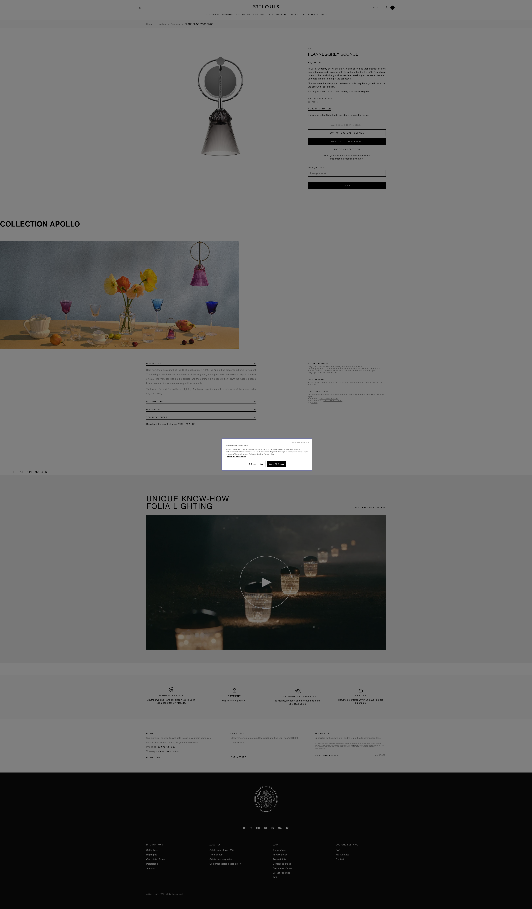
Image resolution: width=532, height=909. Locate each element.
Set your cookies (256, 464)
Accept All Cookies (276, 464)
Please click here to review (236, 456)
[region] (267, 455)
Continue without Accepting (301, 442)
